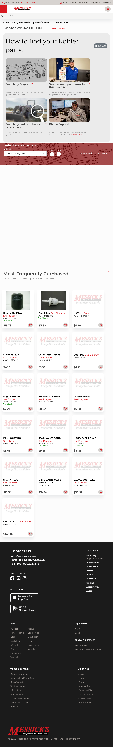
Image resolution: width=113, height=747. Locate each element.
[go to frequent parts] (89, 86)
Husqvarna (16, 653)
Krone (31, 629)
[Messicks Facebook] (12, 578)
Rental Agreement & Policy (89, 649)
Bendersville (92, 566)
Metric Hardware (19, 702)
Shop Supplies (17, 682)
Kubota (14, 629)
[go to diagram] (26, 70)
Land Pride (33, 632)
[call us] (69, 110)
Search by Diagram (18, 84)
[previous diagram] (52, 154)
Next (59, 150)
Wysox (89, 591)
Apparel (82, 674)
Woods (31, 649)
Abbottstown (92, 562)
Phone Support (59, 124)
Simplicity (33, 636)
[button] (108, 9)
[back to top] (109, 272)
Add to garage (58, 28)
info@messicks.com (23, 556)
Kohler (6, 22)
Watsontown (92, 587)
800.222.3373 (31, 563)
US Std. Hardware (19, 698)
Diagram (8, 149)
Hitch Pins (15, 690)
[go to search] (46, 126)
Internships (84, 686)
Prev (52, 150)
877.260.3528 (37, 559)
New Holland (17, 632)
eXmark (14, 645)
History (82, 678)
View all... (15, 657)
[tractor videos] (18, 578)
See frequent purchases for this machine (67, 86)
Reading (90, 583)
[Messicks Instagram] (24, 578)
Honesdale (91, 579)
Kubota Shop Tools (19, 674)
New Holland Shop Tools (22, 678)
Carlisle (89, 570)
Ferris (13, 649)
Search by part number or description (23, 126)
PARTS (13, 623)
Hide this (99, 46)
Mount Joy (91, 555)
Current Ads (84, 698)
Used (77, 632)
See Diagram (10, 316)
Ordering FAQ (85, 690)
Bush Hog (15, 641)
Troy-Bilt (32, 641)
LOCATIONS (92, 550)
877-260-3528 (28, 2)
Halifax (89, 575)
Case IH (14, 636)
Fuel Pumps (16, 694)
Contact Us (57, 739)
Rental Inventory (83, 645)
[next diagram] (59, 154)
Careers (82, 682)
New (77, 629)
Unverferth (33, 645)
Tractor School (85, 694)
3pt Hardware (17, 686)
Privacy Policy (85, 702)
